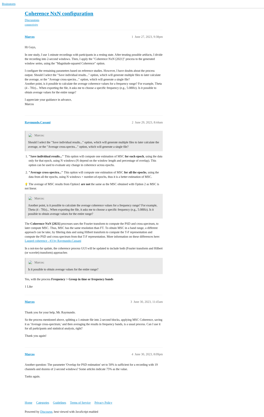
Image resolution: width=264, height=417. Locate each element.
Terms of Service (80, 402)
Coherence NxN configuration (59, 13)
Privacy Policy (103, 402)
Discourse (46, 411)
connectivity (31, 24)
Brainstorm (8, 4)
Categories (42, 402)
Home (28, 402)
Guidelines (59, 402)
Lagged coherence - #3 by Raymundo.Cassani (53, 240)
